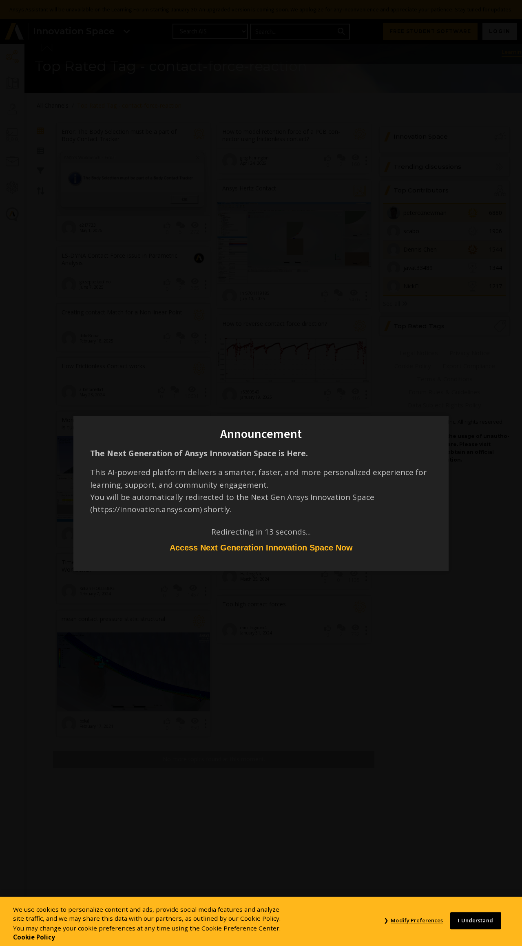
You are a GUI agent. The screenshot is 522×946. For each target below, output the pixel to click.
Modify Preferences (417, 920)
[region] (261, 921)
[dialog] (261, 473)
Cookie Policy (34, 937)
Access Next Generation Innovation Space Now (261, 547)
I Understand (475, 920)
